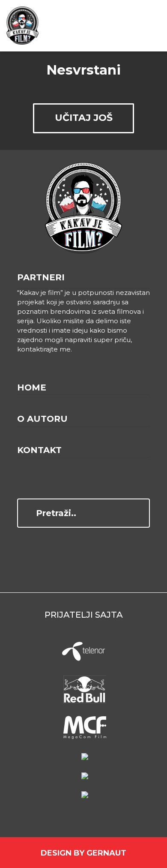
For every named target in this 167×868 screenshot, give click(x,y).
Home (31, 387)
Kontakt (39, 450)
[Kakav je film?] (22, 25)
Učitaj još (84, 117)
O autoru (42, 419)
